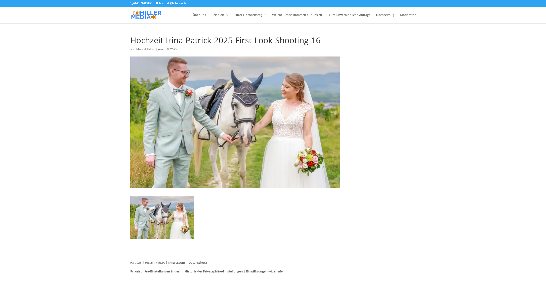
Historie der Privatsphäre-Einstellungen (214, 271)
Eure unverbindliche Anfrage (349, 15)
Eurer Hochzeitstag (248, 15)
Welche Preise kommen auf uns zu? (297, 15)
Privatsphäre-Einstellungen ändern (155, 271)
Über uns (199, 15)
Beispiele (218, 15)
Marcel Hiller (145, 49)
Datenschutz (198, 263)
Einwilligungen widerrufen (265, 271)
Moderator (408, 15)
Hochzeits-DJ (385, 15)
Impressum (176, 263)
